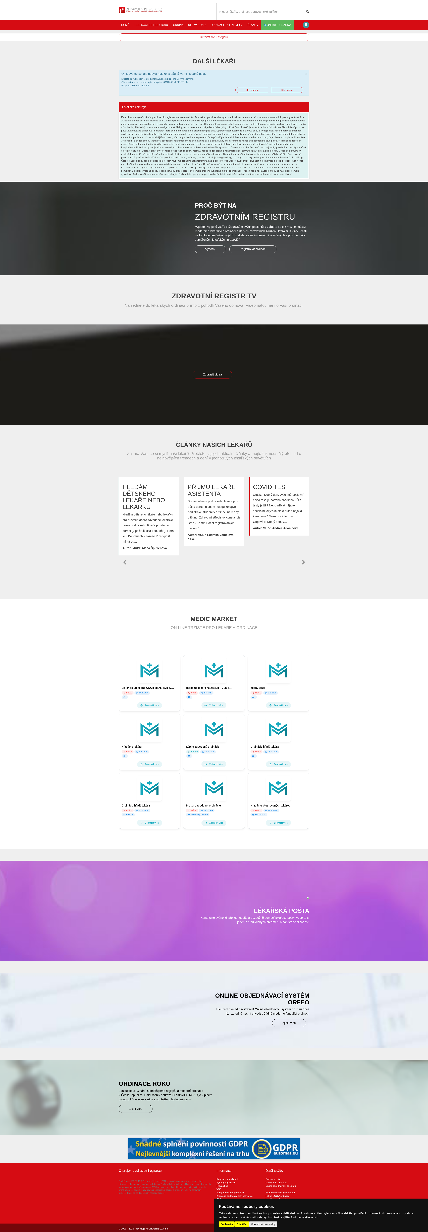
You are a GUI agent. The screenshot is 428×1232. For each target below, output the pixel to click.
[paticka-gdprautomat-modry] (214, 1148)
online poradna (279, 25)
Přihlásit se (222, 1185)
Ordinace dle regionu (151, 25)
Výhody (210, 249)
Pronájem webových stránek (280, 1192)
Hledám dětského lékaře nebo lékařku (144, 497)
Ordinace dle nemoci (226, 25)
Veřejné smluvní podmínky (230, 1192)
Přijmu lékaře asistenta (212, 490)
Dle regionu (252, 90)
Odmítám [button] (242, 1224)
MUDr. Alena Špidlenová (149, 548)
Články (252, 25)
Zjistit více (289, 1023)
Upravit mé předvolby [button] (263, 1224)
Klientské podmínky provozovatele (235, 1196)
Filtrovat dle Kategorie (214, 37)
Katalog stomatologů (306, 25)
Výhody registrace (226, 1182)
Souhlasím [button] (227, 1224)
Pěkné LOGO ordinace (277, 1196)
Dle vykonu (287, 90)
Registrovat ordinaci (253, 249)
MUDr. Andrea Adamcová (280, 528)
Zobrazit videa (212, 374)
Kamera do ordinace (276, 1182)
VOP (219, 1189)
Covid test (271, 487)
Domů (125, 25)
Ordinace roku (273, 1179)
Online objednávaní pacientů (280, 1185)
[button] (124, 562)
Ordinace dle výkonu (189, 25)
